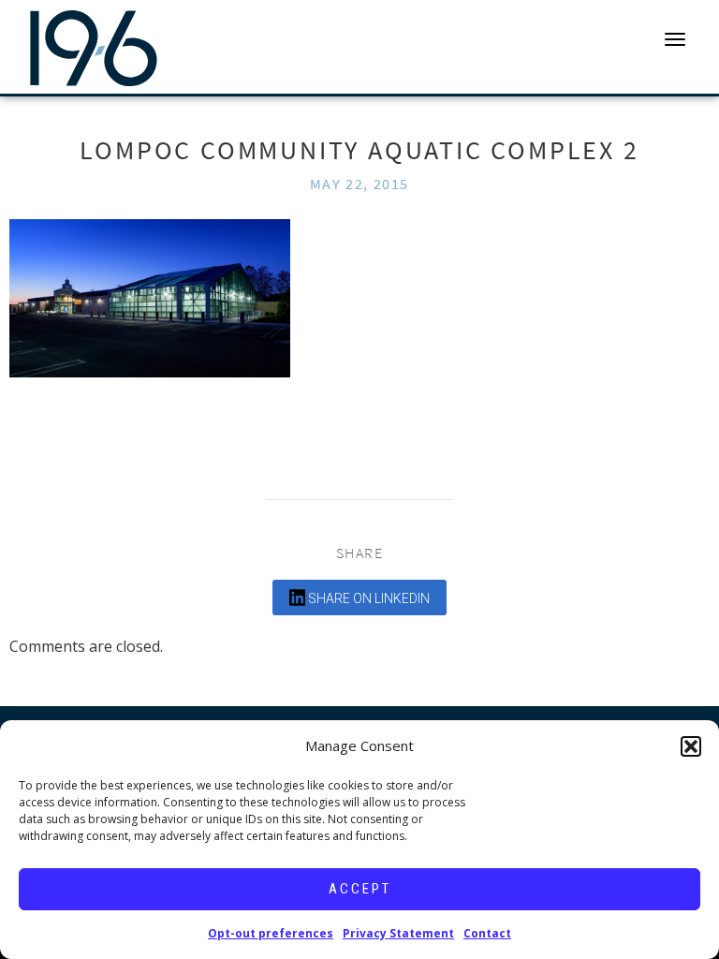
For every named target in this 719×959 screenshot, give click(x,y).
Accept (360, 888)
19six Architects (93, 47)
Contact (487, 933)
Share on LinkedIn (367, 598)
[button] (691, 746)
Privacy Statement (398, 933)
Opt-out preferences (270, 933)
